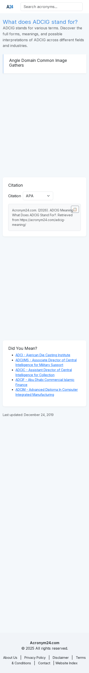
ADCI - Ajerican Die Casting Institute (43, 355)
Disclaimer (61, 657)
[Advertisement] (44, 125)
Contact (44, 663)
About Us (10, 657)
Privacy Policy (35, 657)
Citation (14, 196)
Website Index (66, 663)
